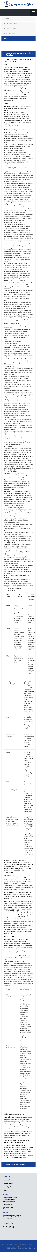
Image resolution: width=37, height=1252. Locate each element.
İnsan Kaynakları (9, 34)
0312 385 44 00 (8, 1208)
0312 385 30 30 (8, 1204)
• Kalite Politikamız (8, 1183)
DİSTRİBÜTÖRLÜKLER (10, 24)
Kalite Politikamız (9, 29)
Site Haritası (32, 1248)
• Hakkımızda (6, 1180)
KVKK (5, 38)
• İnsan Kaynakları (8, 1187)
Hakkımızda (7, 19)
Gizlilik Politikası (11, 1248)
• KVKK (5, 1190)
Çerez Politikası (22, 1248)
